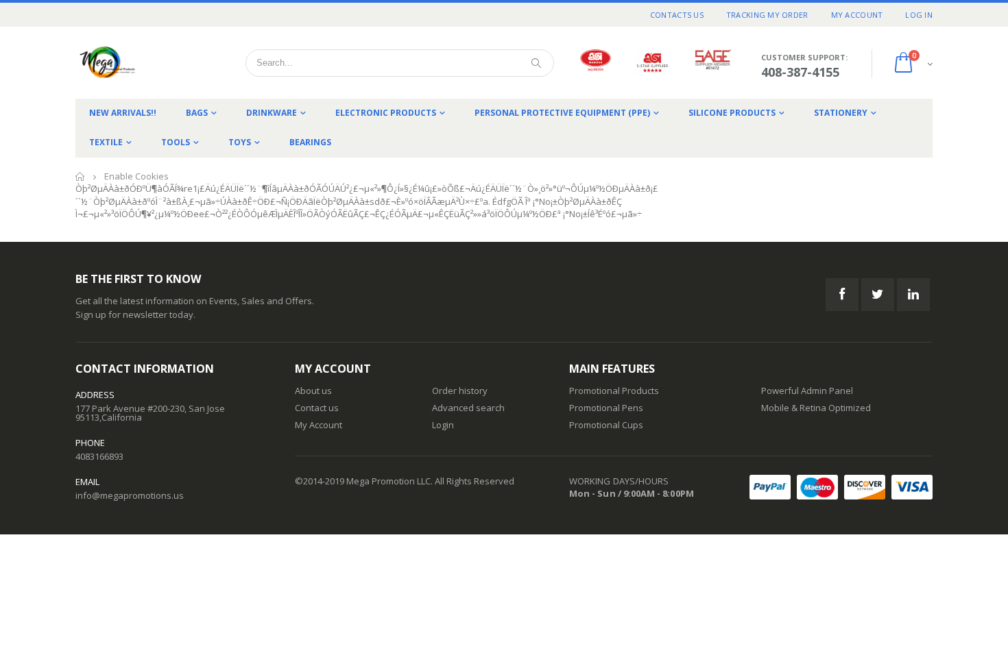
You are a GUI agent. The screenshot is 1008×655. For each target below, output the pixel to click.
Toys (239, 142)
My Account (857, 15)
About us (313, 390)
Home (80, 176)
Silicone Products (732, 113)
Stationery (840, 113)
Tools (175, 142)
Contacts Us (677, 15)
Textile (106, 142)
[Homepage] (140, 62)
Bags (197, 113)
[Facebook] (842, 294)
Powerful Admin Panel (807, 390)
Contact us (317, 407)
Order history (460, 390)
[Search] (536, 63)
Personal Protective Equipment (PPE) (562, 113)
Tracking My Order (767, 15)
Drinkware (271, 113)
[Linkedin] (913, 294)
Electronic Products (385, 113)
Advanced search (468, 407)
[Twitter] (877, 294)
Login (443, 425)
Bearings (310, 142)
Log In (919, 15)
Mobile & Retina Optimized (816, 407)
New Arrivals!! (122, 113)
